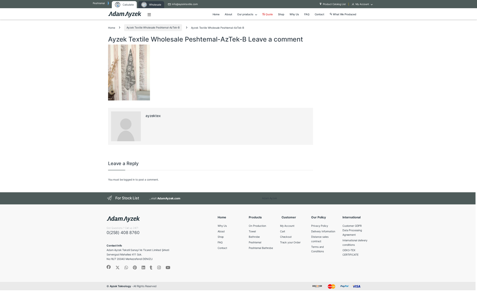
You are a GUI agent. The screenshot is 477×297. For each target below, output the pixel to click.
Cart (282, 231)
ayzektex (153, 116)
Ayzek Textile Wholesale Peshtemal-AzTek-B (153, 27)
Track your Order (290, 242)
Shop (281, 14)
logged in (129, 179)
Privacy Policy (319, 225)
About (228, 14)
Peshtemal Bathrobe (261, 247)
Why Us (294, 14)
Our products (245, 14)
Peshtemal (255, 242)
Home (216, 14)
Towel (252, 231)
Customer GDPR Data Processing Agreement (352, 230)
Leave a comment (275, 39)
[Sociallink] (109, 267)
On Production (257, 225)
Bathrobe (254, 236)
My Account (362, 4)
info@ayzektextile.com (185, 4)
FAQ (306, 14)
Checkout (286, 236)
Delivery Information (323, 231)
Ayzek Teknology (120, 286)
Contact (319, 14)
